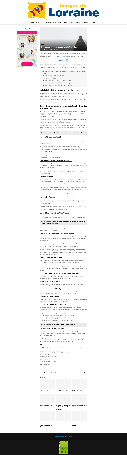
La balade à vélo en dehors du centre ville (49, 356)
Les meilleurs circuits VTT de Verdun (48, 361)
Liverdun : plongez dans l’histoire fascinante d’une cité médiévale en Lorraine (79, 424)
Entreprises (65, 22)
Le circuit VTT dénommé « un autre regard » (49, 363)
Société (71, 22)
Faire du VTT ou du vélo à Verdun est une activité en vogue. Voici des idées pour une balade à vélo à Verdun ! (63, 348)
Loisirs (77, 22)
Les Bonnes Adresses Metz (46, 22)
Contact (93, 22)
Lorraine (37, 22)
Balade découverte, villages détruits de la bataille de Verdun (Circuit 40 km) (56, 352)
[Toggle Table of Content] (66, 60)
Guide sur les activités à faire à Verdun (48, 372)
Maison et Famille (85, 22)
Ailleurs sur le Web (57, 22)
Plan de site (57, 436)
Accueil (32, 22)
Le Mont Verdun (43, 357)
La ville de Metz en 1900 (77, 390)
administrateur (44, 49)
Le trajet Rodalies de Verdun (46, 364)
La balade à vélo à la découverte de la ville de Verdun (51, 351)
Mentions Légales (64, 436)
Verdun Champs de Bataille (45, 354)
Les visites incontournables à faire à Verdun (77, 372)
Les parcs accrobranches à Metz (46, 405)
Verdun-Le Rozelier (44, 359)
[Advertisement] (100, 47)
